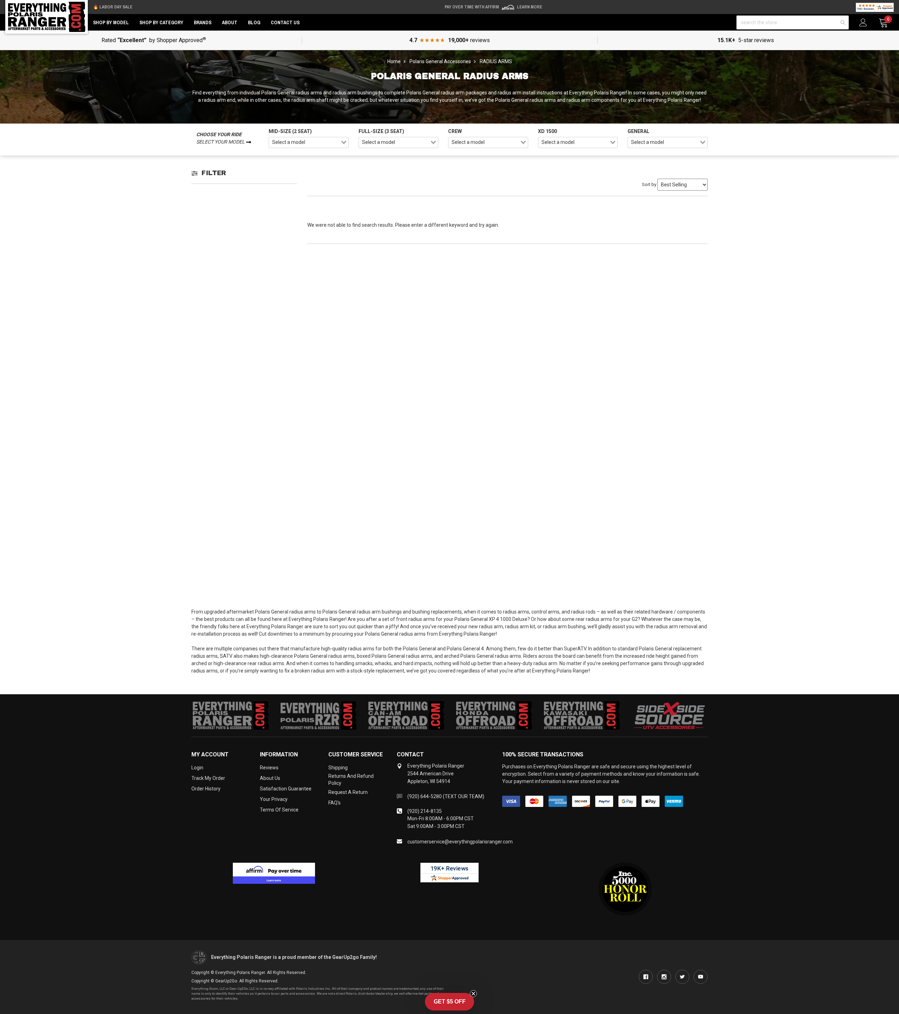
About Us (270, 778)
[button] (449, 1001)
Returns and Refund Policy (351, 779)
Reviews (269, 767)
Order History (206, 788)
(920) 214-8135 (424, 811)
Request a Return (348, 792)
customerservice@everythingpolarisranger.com (460, 841)
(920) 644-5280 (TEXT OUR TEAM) (445, 796)
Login (197, 767)
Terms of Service (279, 810)
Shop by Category (161, 22)
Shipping (338, 767)
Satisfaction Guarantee (285, 788)
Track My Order (208, 778)
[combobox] (309, 142)
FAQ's (334, 803)
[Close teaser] (473, 993)
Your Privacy (274, 799)
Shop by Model (111, 22)
